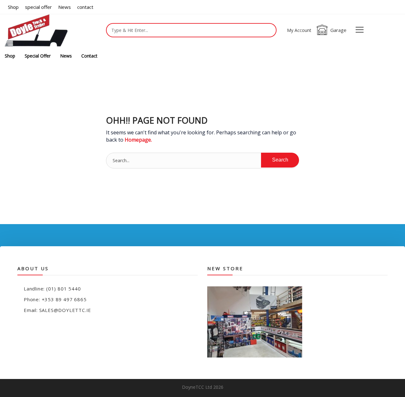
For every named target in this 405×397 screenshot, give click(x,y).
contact (85, 7)
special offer (38, 7)
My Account (299, 30)
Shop (13, 7)
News (64, 7)
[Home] (36, 31)
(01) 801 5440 (63, 288)
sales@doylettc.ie (65, 310)
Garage (338, 30)
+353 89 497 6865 (64, 299)
